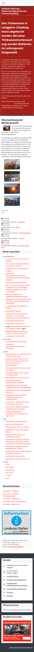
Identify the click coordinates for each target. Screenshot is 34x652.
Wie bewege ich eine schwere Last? (17, 378)
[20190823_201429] (12, 176)
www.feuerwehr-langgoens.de (16, 589)
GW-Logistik (10, 467)
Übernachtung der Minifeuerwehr (16, 421)
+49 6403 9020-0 (13, 576)
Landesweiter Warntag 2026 (15, 336)
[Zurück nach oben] (31, 649)
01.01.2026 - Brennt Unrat (11, 504)
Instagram (10, 596)
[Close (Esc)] (2, 210)
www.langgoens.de (7, 103)
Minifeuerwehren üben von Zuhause (17, 427)
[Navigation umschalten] (3, 3)
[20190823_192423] (12, 164)
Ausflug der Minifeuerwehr (14, 424)
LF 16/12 (8, 475)
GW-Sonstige (10, 470)
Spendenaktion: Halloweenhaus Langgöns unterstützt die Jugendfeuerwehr (16, 397)
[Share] (4, 210)
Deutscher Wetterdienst (15, 547)
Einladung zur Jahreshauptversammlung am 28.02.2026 (15, 346)
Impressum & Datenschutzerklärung (21, 647)
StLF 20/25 (9, 473)
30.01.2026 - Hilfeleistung (11, 499)
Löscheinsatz (21, 222)
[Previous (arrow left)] (2, 212)
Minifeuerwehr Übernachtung (15, 456)
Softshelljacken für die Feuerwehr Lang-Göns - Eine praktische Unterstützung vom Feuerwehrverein (18, 316)
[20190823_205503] (12, 188)
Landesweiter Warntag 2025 (15, 321)
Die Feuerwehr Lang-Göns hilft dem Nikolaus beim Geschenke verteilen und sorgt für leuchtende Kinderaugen (18, 442)
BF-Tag (18, 227)
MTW (7, 464)
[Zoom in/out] (7, 210)
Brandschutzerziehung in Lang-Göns (18, 459)
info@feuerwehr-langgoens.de (16, 580)
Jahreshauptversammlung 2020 (16, 282)
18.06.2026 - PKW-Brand (11, 491)
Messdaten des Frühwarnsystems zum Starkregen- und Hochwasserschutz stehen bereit (18, 301)
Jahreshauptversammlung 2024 (16, 341)
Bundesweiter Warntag (13, 311)
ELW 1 (8, 478)
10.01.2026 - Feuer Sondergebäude (14, 501)
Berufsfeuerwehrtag (25, 233)
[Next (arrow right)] (4, 212)
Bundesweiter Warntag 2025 (15, 323)
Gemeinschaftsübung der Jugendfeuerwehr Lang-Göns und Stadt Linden (17, 414)
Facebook (10, 592)
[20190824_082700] (12, 200)
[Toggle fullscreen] (5, 210)
